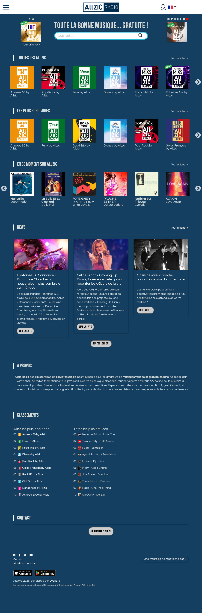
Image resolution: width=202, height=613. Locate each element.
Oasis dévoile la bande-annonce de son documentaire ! (161, 279)
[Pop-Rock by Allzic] (53, 77)
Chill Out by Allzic (32, 481)
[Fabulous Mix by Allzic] (178, 77)
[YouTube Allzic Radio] (31, 555)
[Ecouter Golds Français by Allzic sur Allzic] (84, 184)
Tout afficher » (31, 44)
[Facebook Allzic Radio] (20, 555)
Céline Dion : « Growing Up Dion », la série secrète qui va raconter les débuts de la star (100, 279)
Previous (4, 188)
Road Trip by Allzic (81, 147)
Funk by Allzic (82, 92)
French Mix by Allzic (144, 94)
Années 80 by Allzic (20, 94)
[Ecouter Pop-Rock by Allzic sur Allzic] (53, 184)
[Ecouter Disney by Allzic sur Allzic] (22, 184)
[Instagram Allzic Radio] (14, 555)
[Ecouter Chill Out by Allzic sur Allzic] (146, 184)
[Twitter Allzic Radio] (25, 555)
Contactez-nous (101, 531)
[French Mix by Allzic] (146, 77)
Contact (18, 559)
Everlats (55, 580)
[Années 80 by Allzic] (22, 77)
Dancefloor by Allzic (34, 488)
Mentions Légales (24, 563)
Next (198, 82)
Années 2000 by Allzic (35, 494)
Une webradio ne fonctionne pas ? (165, 559)
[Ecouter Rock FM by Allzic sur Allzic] (115, 184)
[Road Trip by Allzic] (84, 131)
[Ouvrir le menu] (5, 7)
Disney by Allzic (114, 92)
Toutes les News (101, 343)
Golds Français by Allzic (176, 147)
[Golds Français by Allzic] (178, 131)
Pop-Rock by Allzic (50, 94)
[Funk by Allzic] (84, 77)
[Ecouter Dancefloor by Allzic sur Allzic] (178, 184)
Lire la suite (25, 331)
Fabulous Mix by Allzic (176, 94)
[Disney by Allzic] (115, 77)
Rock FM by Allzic (33, 474)
